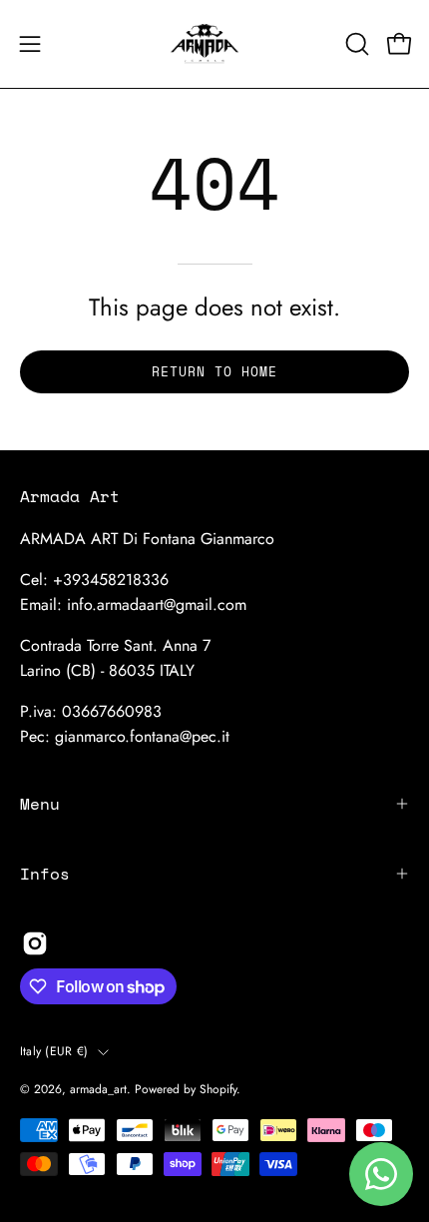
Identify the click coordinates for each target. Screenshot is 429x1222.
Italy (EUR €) (54, 1051)
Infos (45, 874)
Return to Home (214, 371)
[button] (355, 44)
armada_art (98, 1089)
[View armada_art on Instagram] (35, 943)
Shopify (218, 1089)
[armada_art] (214, 44)
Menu (40, 804)
